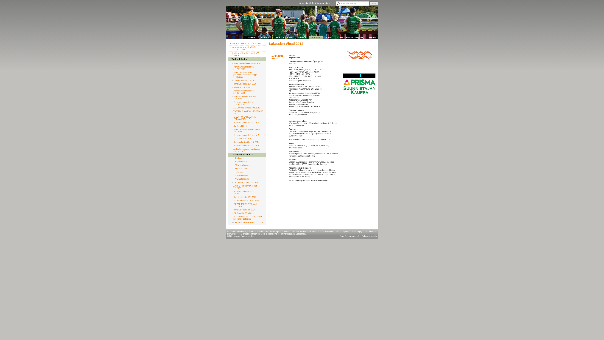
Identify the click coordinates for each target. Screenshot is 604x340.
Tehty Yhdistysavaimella (350, 236)
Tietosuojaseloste (369, 236)
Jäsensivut (304, 3)
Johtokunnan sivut (321, 3)
